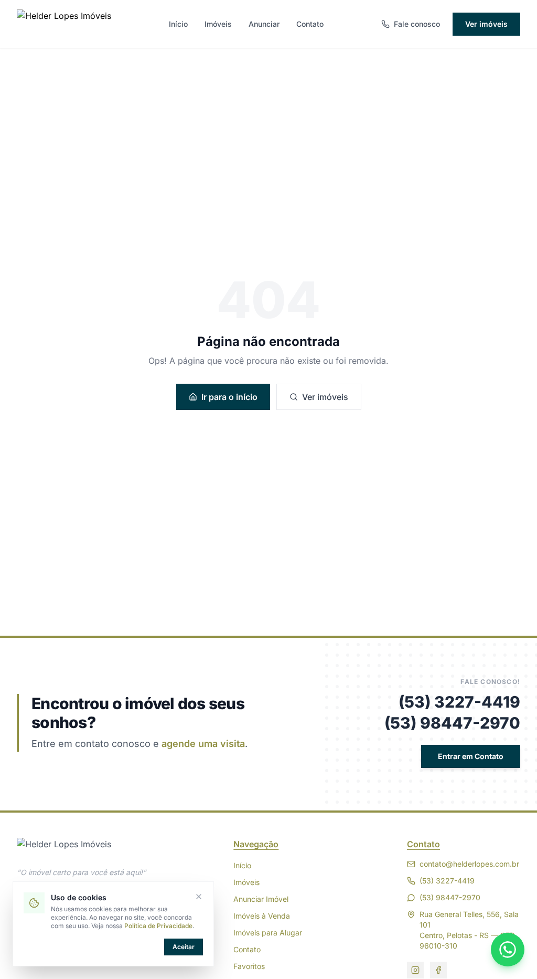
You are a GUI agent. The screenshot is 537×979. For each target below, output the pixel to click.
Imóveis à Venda (261, 915)
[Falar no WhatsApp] (507, 949)
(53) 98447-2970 (452, 722)
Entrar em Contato (470, 756)
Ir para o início (229, 397)
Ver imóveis (486, 23)
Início (178, 23)
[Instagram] (415, 970)
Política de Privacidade (158, 926)
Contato (310, 23)
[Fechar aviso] (198, 896)
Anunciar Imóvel (260, 898)
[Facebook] (438, 970)
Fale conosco (417, 23)
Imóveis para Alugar (267, 932)
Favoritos (249, 966)
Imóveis (218, 23)
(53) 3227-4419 (459, 701)
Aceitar (184, 947)
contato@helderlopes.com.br (469, 863)
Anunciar (264, 23)
